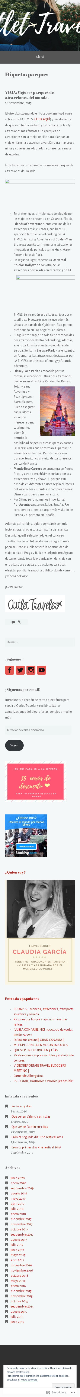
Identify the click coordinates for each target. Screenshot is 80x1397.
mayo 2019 (18, 1198)
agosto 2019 (19, 1193)
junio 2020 (18, 1178)
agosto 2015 (19, 1311)
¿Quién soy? (15, 872)
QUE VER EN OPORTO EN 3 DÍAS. (36, 1050)
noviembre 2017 (22, 1224)
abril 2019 (17, 1203)
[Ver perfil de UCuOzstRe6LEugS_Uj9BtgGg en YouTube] (41, 670)
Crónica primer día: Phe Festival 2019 (36, 1147)
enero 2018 (18, 1214)
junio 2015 (17, 1322)
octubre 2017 (19, 1229)
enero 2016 (18, 1286)
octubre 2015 (19, 1301)
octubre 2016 (19, 1275)
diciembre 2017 (21, 1219)
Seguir (14, 745)
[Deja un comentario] (13, 622)
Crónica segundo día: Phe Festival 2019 (37, 1137)
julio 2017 (17, 1244)
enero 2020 (18, 1183)
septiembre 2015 (22, 1306)
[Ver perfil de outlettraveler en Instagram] (30, 670)
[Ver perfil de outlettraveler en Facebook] (9, 670)
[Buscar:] (40, 642)
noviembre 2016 (22, 1270)
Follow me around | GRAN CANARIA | (39, 1040)
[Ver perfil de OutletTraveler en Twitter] (20, 670)
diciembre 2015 (21, 1291)
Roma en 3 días (22, 1106)
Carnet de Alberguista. (29, 1076)
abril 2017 (17, 1260)
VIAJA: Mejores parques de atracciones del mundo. (29, 95)
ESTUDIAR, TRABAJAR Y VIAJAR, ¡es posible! (43, 1081)
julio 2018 (17, 1209)
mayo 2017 (18, 1255)
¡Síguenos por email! (23, 689)
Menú (40, 57)
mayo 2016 (18, 1280)
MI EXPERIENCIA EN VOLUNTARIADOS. (41, 1045)
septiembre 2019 (22, 1188)
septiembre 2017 (22, 1234)
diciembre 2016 (21, 1265)
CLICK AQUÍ (42, 119)
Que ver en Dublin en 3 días (30, 1127)
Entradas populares (22, 998)
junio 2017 (17, 1250)
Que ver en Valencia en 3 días (31, 1116)
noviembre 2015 (22, 1296)
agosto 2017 (19, 1239)
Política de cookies (28, 1379)
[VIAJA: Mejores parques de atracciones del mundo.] (20, 622)
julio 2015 (17, 1316)
